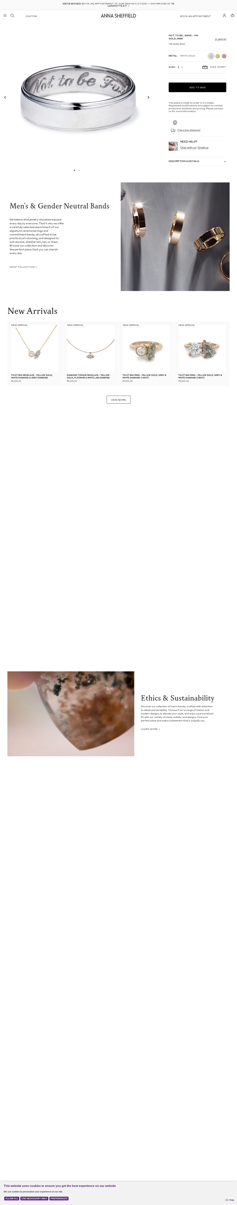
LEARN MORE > (150, 729)
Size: (172, 67)
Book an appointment (195, 16)
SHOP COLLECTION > (23, 267)
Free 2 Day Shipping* (189, 130)
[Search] (12, 15)
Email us (203, 148)
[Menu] (5, 15)
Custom (31, 16)
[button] (4, 98)
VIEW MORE (118, 400)
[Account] (224, 15)
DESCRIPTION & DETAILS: (184, 161)
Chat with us (188, 148)
